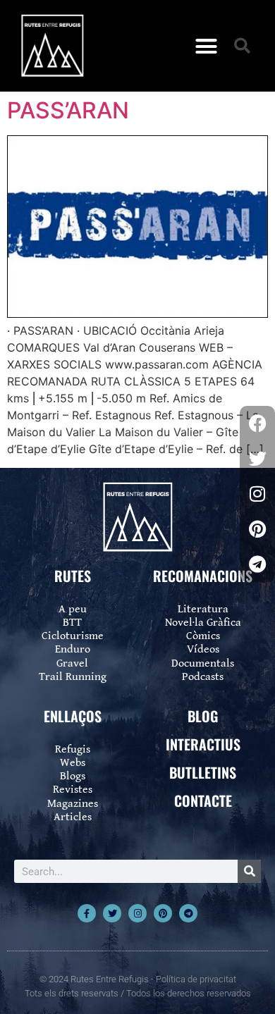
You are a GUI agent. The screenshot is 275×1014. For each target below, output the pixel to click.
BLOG (203, 716)
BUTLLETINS (202, 772)
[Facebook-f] (87, 913)
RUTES (72, 575)
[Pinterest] (163, 913)
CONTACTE (203, 800)
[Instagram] (137, 913)
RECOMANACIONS (202, 575)
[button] (206, 45)
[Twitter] (112, 913)
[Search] (249, 871)
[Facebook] (257, 423)
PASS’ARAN (68, 110)
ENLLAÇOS (73, 716)
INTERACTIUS (203, 744)
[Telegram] (188, 913)
